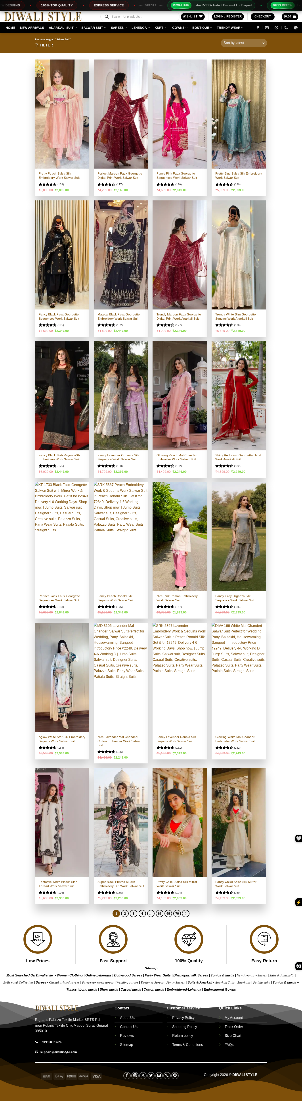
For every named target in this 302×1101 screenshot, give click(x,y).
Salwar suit (92, 27)
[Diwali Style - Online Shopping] (48, 16)
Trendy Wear (228, 27)
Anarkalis (244, 982)
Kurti (159, 27)
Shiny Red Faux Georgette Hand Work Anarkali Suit (238, 457)
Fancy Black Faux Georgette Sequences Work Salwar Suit (59, 316)
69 (168, 913)
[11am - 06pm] (277, 27)
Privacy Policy (183, 1018)
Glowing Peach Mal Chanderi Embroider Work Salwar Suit (177, 457)
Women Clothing (70, 975)
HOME (10, 27)
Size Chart (233, 1036)
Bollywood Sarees (128, 975)
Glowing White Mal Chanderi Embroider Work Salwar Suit (235, 739)
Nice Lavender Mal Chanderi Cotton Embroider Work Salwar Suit (119, 741)
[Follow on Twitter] (151, 1075)
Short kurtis (109, 989)
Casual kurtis (131, 989)
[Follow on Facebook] (127, 1075)
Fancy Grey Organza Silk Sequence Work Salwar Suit (234, 598)
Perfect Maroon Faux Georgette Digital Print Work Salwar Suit (119, 175)
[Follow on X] (143, 1075)
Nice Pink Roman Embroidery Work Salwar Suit (177, 598)
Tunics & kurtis (222, 975)
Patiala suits (262, 982)
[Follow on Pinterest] (175, 1075)
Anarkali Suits (225, 982)
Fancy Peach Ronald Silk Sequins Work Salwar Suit (115, 598)
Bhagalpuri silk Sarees (190, 975)
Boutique (200, 27)
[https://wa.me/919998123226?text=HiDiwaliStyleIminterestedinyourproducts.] (296, 27)
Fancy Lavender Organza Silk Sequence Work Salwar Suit (118, 457)
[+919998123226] (286, 27)
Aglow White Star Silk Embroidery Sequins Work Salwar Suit (62, 739)
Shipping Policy (184, 1027)
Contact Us (129, 1027)
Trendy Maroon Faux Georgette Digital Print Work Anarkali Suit (179, 316)
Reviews (127, 1036)
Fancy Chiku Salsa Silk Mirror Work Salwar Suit (235, 884)
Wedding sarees (127, 982)
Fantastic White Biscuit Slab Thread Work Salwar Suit (58, 884)
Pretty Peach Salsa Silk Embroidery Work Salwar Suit (59, 175)
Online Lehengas (98, 975)
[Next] (185, 913)
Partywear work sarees (98, 982)
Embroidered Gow (218, 989)
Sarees (117, 27)
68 (159, 913)
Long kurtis (88, 989)
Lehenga (139, 27)
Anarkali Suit (61, 27)
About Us (127, 1018)
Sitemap (151, 968)
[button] (228, 16)
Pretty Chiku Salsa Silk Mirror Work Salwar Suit (177, 884)
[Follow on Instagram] (135, 1075)
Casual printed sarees (64, 982)
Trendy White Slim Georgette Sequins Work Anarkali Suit (235, 316)
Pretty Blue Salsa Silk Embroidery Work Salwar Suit (238, 175)
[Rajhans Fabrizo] (258, 27)
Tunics (72, 989)
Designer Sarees (152, 982)
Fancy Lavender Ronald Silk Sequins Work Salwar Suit (176, 739)
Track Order (234, 1027)
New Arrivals (32, 27)
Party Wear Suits (158, 975)
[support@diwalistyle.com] (267, 27)
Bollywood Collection (18, 982)
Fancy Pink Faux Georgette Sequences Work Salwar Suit (177, 175)
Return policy (182, 1036)
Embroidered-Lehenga (184, 989)
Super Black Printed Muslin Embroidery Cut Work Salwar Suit (120, 884)
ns (234, 989)
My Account (234, 1018)
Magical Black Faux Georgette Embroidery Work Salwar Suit (118, 316)
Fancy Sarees (175, 982)
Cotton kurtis (154, 989)
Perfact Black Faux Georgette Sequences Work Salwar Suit (59, 598)
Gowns (178, 27)
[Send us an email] (159, 1075)
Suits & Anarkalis (282, 975)
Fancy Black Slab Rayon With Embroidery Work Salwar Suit (59, 457)
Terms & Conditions (187, 1045)
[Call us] (167, 1075)
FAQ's (229, 1045)
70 (177, 913)
